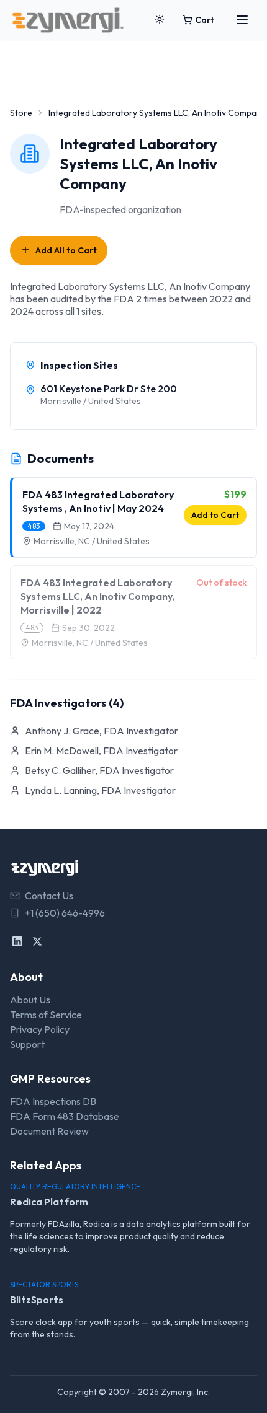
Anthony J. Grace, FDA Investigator (101, 730)
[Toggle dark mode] (160, 20)
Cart (204, 19)
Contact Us (49, 895)
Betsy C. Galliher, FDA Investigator (99, 770)
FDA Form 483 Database (64, 1116)
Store (21, 112)
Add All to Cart (66, 250)
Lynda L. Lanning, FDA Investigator (100, 790)
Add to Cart (215, 515)
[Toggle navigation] (242, 20)
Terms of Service (46, 1014)
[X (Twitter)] (37, 941)
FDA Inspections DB (53, 1101)
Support (27, 1044)
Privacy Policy (40, 1029)
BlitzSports (36, 1299)
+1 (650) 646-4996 (65, 913)
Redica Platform (49, 1201)
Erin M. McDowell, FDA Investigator (101, 750)
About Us (30, 999)
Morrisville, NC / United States (92, 541)
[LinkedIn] (17, 941)
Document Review (49, 1131)
